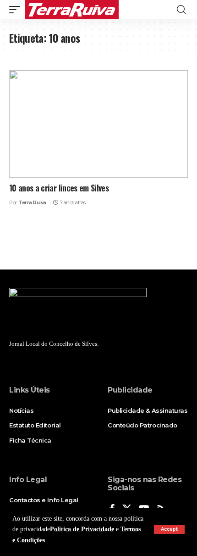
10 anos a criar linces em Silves (59, 188)
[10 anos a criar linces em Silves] (98, 124)
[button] (169, 529)
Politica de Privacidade (82, 529)
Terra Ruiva (32, 202)
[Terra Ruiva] (72, 9)
